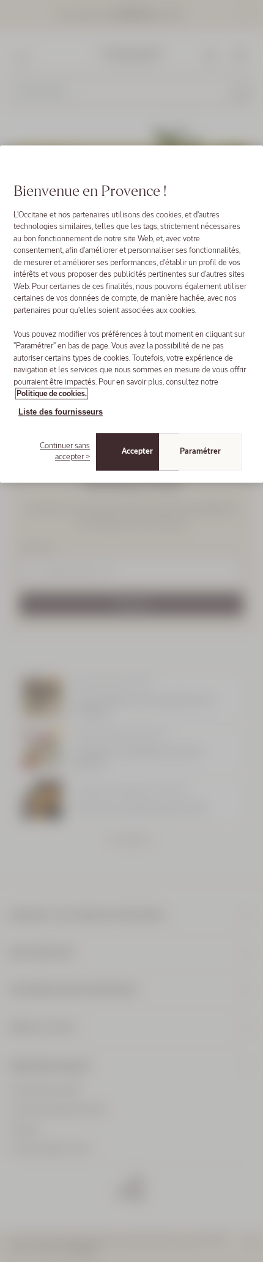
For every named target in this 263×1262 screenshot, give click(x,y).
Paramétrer (200, 451)
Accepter (137, 451)
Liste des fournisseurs (60, 411)
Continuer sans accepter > (65, 451)
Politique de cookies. (52, 394)
